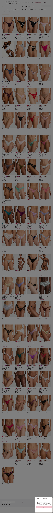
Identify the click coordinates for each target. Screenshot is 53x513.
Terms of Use (49, 504)
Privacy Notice (45, 504)
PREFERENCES (43, 510)
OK (43, 507)
